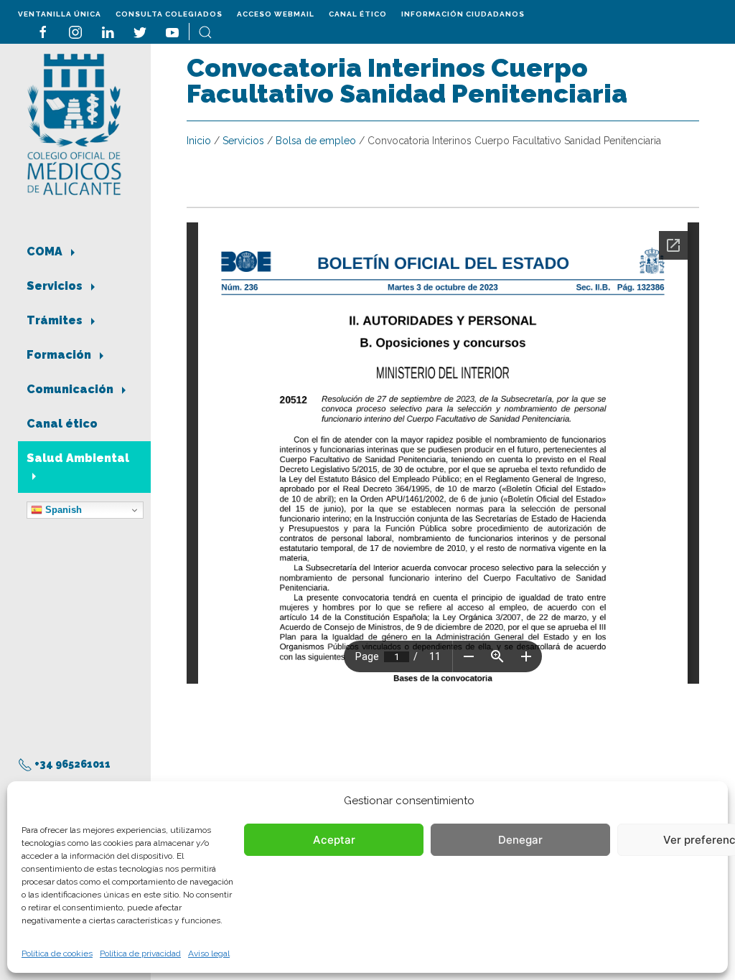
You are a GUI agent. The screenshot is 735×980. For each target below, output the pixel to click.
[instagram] (75, 31)
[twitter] (140, 31)
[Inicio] (74, 123)
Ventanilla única (59, 14)
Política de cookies (57, 953)
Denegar (520, 840)
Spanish (62, 509)
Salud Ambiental (78, 458)
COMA (46, 251)
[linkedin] (107, 31)
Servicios (56, 286)
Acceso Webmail (275, 14)
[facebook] (43, 31)
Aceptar (334, 840)
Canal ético (358, 14)
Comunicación (71, 389)
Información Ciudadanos (463, 14)
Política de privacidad (140, 953)
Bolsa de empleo (316, 140)
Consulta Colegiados (169, 14)
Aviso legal (209, 953)
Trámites (56, 320)
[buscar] (205, 31)
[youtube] (172, 31)
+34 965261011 (71, 764)
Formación (60, 355)
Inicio (199, 140)
